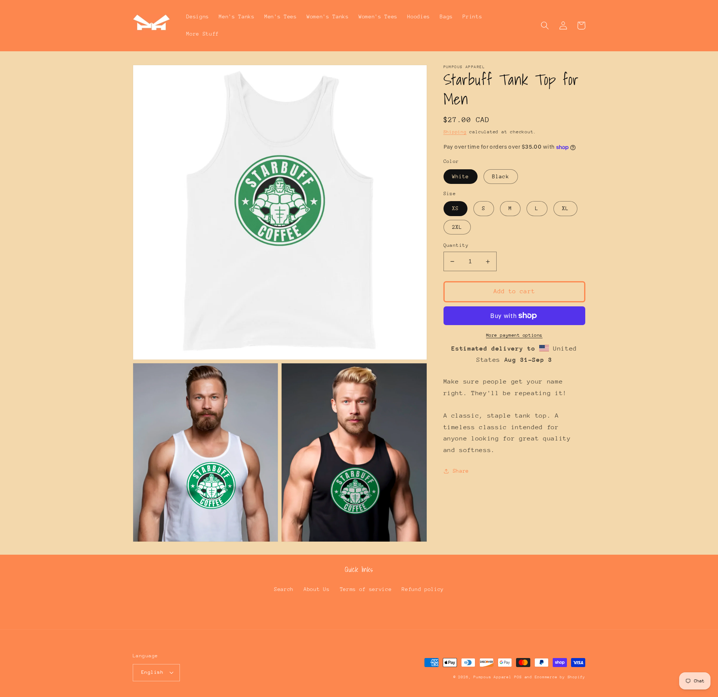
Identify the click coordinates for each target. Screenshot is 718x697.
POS (518, 677)
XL (565, 209)
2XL (457, 227)
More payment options (514, 335)
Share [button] (461, 471)
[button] (545, 25)
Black (500, 176)
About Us (316, 589)
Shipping (455, 131)
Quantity (456, 245)
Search (284, 589)
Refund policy (423, 589)
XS (455, 209)
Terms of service (366, 589)
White (460, 176)
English (152, 672)
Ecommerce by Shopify (560, 677)
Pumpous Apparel (492, 677)
